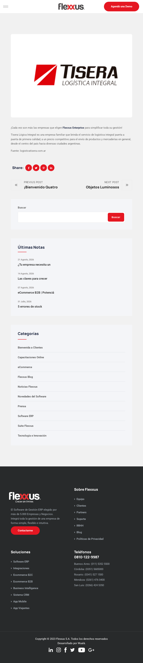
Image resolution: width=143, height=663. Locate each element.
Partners (81, 512)
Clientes (81, 505)
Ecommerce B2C (23, 574)
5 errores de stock (30, 306)
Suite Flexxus (25, 425)
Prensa (22, 406)
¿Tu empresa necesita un (34, 264)
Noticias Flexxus (27, 386)
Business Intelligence (25, 588)
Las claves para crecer (32, 278)
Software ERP (26, 416)
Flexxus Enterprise (73, 127)
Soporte (81, 519)
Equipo (80, 499)
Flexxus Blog (25, 377)
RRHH (80, 525)
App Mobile (20, 601)
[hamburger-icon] (6, 6)
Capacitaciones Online (31, 357)
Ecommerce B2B (23, 581)
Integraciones (21, 568)
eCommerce (25, 367)
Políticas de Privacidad (90, 539)
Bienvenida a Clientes (30, 347)
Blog (79, 532)
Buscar (22, 207)
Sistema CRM (21, 594)
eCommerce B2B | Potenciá (36, 292)
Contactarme (25, 530)
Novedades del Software (32, 396)
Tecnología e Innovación (32, 435)
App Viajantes (21, 608)
